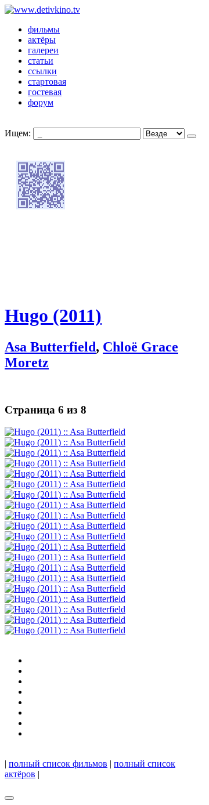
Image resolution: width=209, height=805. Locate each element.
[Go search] (191, 136)
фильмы (44, 29)
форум (40, 102)
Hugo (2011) (53, 315)
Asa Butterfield (50, 346)
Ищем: (18, 133)
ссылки (42, 71)
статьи (40, 61)
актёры (42, 40)
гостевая (45, 92)
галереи (43, 50)
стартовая (47, 81)
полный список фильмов (58, 763)
